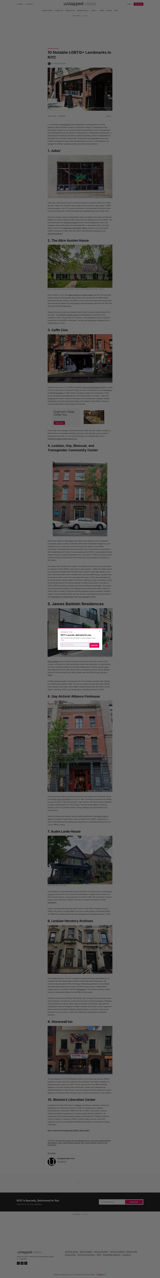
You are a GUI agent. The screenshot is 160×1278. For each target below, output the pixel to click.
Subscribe (94, 645)
